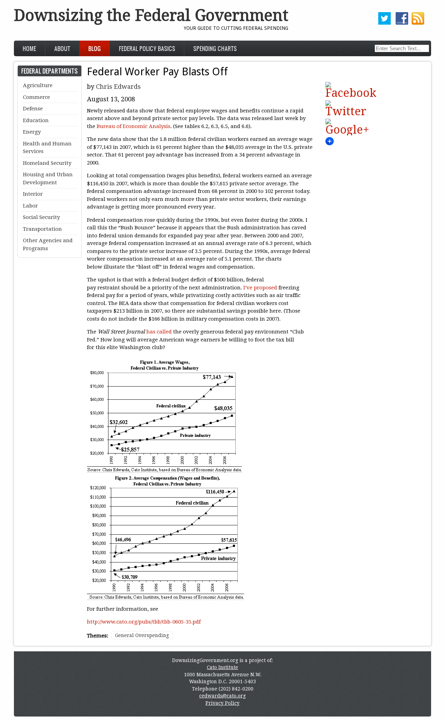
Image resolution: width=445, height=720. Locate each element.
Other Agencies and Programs (48, 244)
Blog (94, 48)
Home (29, 48)
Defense (33, 108)
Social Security (41, 217)
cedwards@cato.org (222, 695)
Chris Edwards (118, 86)
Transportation (42, 229)
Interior (33, 194)
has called (159, 332)
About (62, 48)
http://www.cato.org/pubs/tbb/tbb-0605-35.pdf (144, 622)
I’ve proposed (260, 288)
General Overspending (142, 635)
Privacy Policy (222, 703)
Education (36, 120)
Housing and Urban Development (48, 178)
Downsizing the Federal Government (151, 15)
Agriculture (37, 85)
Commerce (36, 97)
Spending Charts (215, 48)
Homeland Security (47, 163)
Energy (32, 132)
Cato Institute (222, 667)
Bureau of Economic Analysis (133, 126)
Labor (30, 206)
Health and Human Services (47, 148)
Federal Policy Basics (147, 48)
